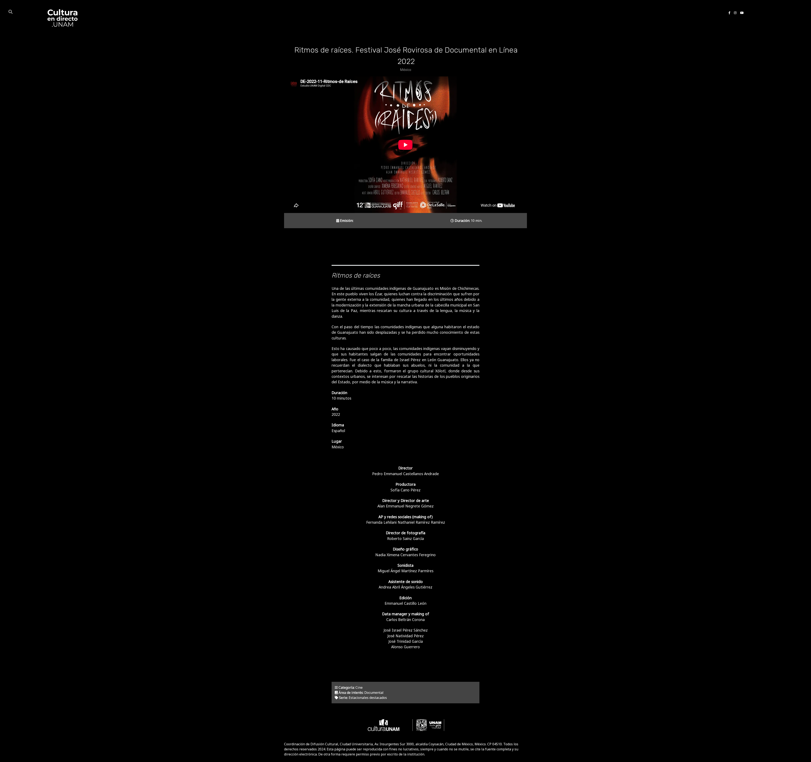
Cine (359, 687)
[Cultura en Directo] (62, 18)
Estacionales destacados (368, 697)
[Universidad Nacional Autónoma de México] (428, 725)
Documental (374, 692)
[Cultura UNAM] (383, 725)
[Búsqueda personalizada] (11, 11)
